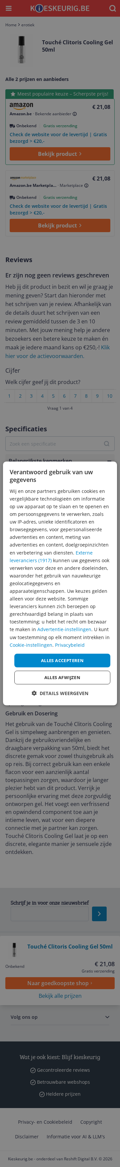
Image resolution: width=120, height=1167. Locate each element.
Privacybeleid (70, 644)
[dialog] (60, 583)
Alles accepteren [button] (62, 660)
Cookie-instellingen (31, 644)
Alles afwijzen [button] (62, 677)
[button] (60, 693)
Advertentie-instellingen (64, 629)
